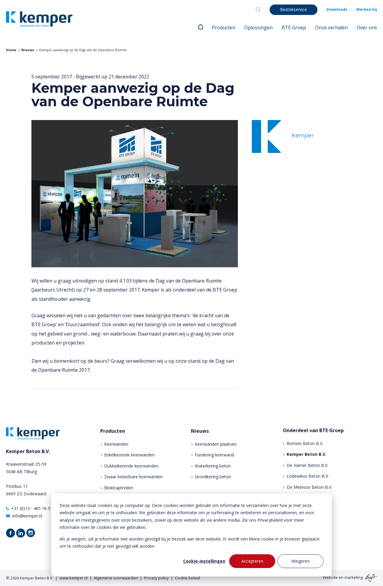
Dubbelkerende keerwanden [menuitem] (131, 466)
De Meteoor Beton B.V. (309, 487)
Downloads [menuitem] (336, 9)
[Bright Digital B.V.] (370, 577)
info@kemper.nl (27, 516)
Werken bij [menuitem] (366, 9)
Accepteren (252, 561)
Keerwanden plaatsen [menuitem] (216, 444)
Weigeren (300, 561)
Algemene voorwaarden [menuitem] (116, 578)
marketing (353, 577)
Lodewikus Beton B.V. (308, 476)
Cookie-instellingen (204, 561)
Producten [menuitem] (223, 27)
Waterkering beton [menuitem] (213, 466)
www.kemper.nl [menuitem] (74, 578)
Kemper (303, 135)
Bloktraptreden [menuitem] (118, 488)
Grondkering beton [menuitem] (213, 476)
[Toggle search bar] (258, 9)
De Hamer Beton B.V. (307, 465)
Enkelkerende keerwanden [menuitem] (129, 455)
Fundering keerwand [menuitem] (214, 455)
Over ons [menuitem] (367, 27)
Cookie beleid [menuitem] (187, 578)
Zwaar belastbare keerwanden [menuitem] (133, 476)
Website (330, 577)
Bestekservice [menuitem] (293, 9)
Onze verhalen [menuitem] (331, 27)
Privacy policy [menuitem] (156, 578)
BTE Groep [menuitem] (294, 27)
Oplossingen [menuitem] (258, 27)
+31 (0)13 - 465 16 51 (32, 508)
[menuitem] (200, 27)
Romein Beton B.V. (305, 443)
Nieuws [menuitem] (200, 431)
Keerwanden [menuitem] (116, 444)
